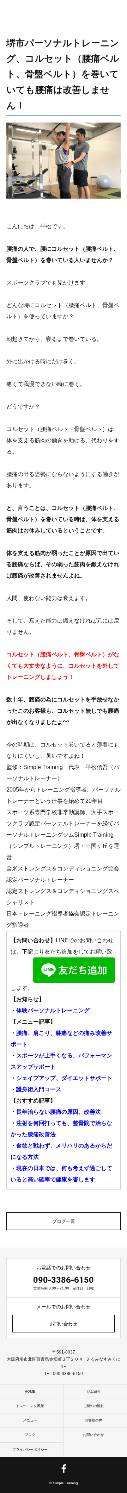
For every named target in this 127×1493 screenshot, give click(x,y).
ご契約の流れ (93, 1406)
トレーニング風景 (30, 1406)
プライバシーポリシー (30, 1449)
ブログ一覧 (63, 1221)
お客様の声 (93, 1420)
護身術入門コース (38, 1089)
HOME (30, 1391)
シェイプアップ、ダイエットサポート (64, 1078)
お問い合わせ (63, 1323)
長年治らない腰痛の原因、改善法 (58, 1112)
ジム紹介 (93, 1391)
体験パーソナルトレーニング (53, 1010)
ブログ (30, 1435)
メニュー (30, 1420)
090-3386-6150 (63, 1280)
